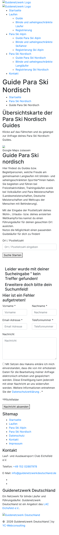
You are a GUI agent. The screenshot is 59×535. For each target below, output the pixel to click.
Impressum (15, 443)
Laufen (13, 14)
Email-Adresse (12, 320)
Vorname (9, 306)
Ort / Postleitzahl (13, 240)
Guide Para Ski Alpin (28, 38)
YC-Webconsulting (13, 525)
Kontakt (14, 73)
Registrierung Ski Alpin (30, 49)
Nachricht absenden (16, 406)
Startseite (15, 10)
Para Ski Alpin (17, 34)
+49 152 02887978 (25, 466)
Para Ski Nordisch (20, 53)
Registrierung (24, 30)
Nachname (39, 306)
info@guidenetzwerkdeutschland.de (34, 473)
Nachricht (8, 334)
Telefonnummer (42, 320)
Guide (19, 18)
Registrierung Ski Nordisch (32, 69)
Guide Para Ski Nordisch (31, 57)
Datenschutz (17, 435)
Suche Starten (12, 255)
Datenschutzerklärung (25, 391)
